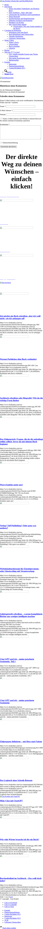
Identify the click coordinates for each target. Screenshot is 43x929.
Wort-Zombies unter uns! (11, 485)
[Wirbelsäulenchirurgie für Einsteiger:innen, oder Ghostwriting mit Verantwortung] (14, 547)
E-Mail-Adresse (6, 110)
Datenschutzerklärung (10, 143)
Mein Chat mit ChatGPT (11, 801)
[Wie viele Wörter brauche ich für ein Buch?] (14, 818)
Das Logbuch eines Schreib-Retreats (16, 780)
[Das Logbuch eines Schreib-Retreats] (14, 758)
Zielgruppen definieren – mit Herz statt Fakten (21, 741)
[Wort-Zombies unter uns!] (14, 463)
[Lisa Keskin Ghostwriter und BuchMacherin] (16, 1)
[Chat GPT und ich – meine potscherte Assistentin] (14, 678)
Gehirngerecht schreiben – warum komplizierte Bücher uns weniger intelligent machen (21, 615)
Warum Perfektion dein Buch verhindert (18, 359)
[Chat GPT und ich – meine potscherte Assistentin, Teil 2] (14, 637)
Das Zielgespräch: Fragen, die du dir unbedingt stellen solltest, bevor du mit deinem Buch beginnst (21, 441)
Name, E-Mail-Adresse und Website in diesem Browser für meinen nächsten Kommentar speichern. (20, 120)
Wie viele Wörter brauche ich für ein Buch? (19, 839)
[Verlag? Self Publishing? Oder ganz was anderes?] (14, 504)
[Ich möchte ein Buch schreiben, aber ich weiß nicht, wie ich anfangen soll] (14, 294)
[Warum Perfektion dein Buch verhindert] (14, 337)
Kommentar (5, 124)
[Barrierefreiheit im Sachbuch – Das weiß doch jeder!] (14, 856)
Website (3, 114)
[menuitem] (23, 5)
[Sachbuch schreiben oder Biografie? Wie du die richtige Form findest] (14, 376)
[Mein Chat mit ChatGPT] (10, 796)
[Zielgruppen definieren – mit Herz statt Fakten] (14, 719)
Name (3, 106)
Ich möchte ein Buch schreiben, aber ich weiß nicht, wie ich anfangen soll (20, 317)
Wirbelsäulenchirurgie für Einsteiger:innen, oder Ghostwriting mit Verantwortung (19, 570)
